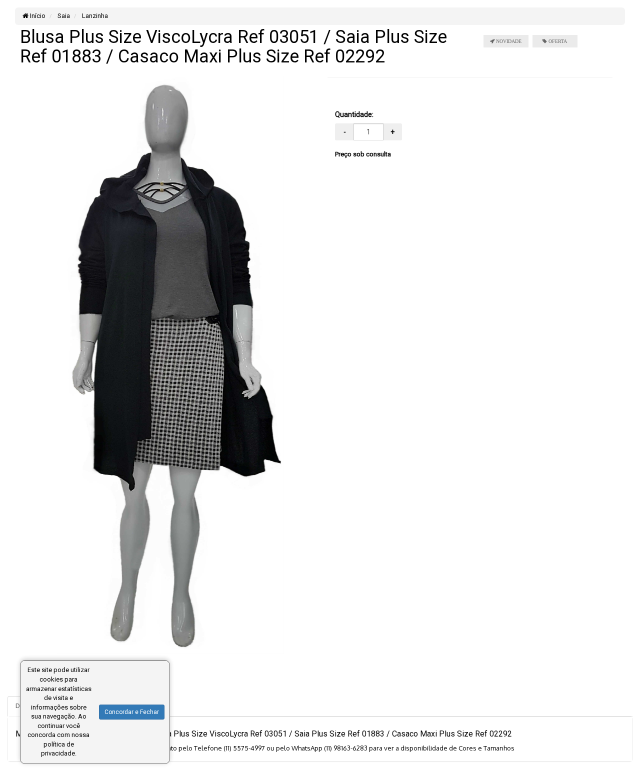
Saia (63, 15)
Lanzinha (94, 15)
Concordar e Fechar (131, 712)
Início (37, 15)
